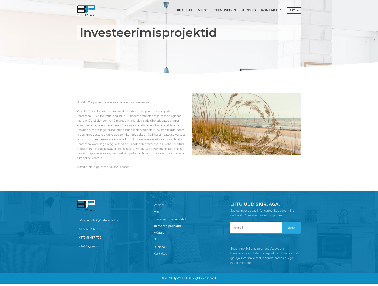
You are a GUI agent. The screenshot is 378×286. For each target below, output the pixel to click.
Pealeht (185, 10)
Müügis (159, 232)
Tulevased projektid (167, 226)
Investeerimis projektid (170, 219)
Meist (203, 10)
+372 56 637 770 (90, 237)
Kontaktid (271, 10)
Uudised (248, 10)
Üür (156, 239)
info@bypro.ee (89, 246)
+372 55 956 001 (90, 229)
